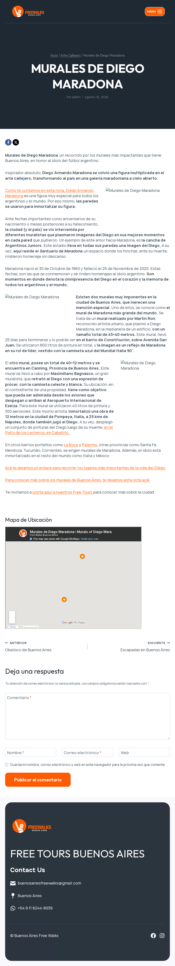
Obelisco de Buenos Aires (28, 646)
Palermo (89, 444)
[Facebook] (8, 142)
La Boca (71, 444)
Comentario (19, 697)
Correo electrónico (82, 752)
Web (125, 752)
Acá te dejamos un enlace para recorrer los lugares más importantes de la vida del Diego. (85, 467)
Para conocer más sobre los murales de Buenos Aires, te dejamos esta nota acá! (77, 479)
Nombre (15, 752)
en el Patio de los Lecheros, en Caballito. (59, 430)
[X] (16, 142)
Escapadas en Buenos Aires (145, 646)
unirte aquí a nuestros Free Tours (62, 492)
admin (76, 97)
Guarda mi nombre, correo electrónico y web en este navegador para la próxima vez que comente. (88, 764)
